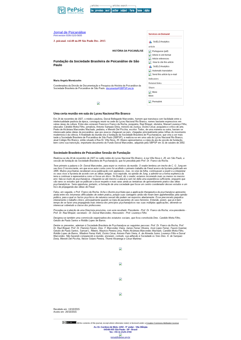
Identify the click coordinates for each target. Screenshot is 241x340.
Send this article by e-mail (164, 74)
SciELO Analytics (161, 41)
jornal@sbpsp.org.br (120, 337)
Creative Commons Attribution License (162, 323)
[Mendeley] (150, 92)
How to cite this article (163, 62)
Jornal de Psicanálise (69, 32)
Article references (160, 58)
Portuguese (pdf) (160, 51)
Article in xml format (161, 55)
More (154, 92)
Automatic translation (162, 70)
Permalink (157, 101)
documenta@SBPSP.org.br (120, 88)
